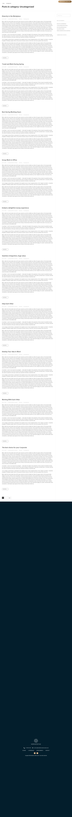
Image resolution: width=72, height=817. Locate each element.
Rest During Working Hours (11, 112)
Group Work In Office (9, 160)
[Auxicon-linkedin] (37, 753)
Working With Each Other (11, 399)
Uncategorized (26, 18)
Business (20, 18)
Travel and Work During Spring (13, 64)
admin (10, 18)
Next (7, 498)
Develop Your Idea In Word (11, 351)
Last (9, 497)
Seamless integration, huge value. (14, 256)
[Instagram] (35, 753)
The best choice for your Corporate (14, 447)
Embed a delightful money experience (15, 208)
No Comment (15, 18)
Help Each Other (8, 304)
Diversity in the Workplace (11, 16)
